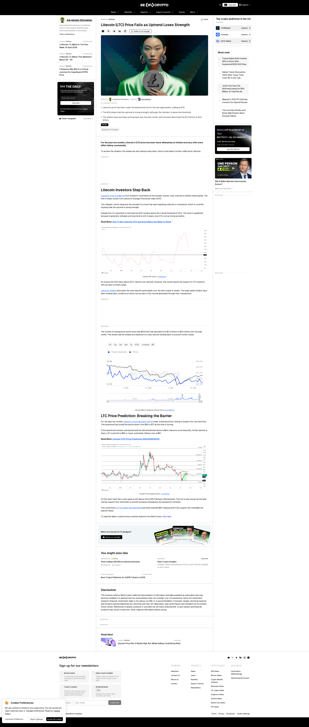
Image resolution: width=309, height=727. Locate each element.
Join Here (87, 118)
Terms (214, 713)
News (193, 671)
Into (166, 410)
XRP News (215, 671)
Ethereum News (217, 686)
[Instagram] (125, 31)
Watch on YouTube (223, 188)
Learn (193, 675)
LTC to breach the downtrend (129, 508)
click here (166, 516)
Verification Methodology (236, 672)
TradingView (162, 277)
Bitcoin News (216, 675)
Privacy (221, 713)
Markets (112, 19)
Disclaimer (230, 713)
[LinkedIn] (120, 31)
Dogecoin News (217, 694)
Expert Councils (197, 683)
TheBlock (171, 410)
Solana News (216, 698)
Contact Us (175, 675)
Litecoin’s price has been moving (138, 421)
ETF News (215, 707)
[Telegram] (114, 31)
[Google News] (248, 657)
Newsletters (196, 688)
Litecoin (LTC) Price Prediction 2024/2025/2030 (135, 439)
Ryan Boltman (146, 99)
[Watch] (233, 168)
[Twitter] (108, 31)
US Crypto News (217, 690)
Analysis (104, 19)
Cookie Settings (243, 713)
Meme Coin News (218, 702)
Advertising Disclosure (240, 678)
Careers (174, 683)
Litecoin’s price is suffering (113, 195)
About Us (174, 679)
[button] (74, 676)
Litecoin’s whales (108, 290)
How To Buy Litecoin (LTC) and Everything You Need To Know (141, 222)
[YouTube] (103, 31)
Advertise (175, 671)
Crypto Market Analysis (217, 680)
